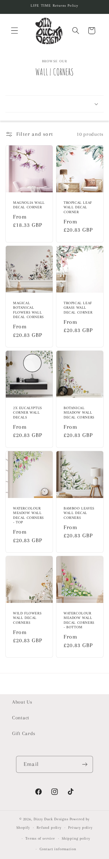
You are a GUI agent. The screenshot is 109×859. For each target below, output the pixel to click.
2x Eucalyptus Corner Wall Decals (27, 413)
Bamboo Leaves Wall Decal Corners (79, 513)
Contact (20, 718)
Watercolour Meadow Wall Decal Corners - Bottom (79, 620)
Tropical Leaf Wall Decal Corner (78, 207)
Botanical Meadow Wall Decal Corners (79, 413)
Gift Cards (23, 733)
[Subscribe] (85, 764)
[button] (15, 31)
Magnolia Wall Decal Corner (29, 205)
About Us (22, 702)
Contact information (58, 849)
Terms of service (40, 838)
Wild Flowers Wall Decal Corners (27, 618)
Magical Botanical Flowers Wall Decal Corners (28, 310)
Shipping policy (76, 838)
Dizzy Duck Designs (51, 819)
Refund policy (49, 827)
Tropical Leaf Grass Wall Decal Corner (78, 308)
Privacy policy (80, 827)
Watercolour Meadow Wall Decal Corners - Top (28, 515)
